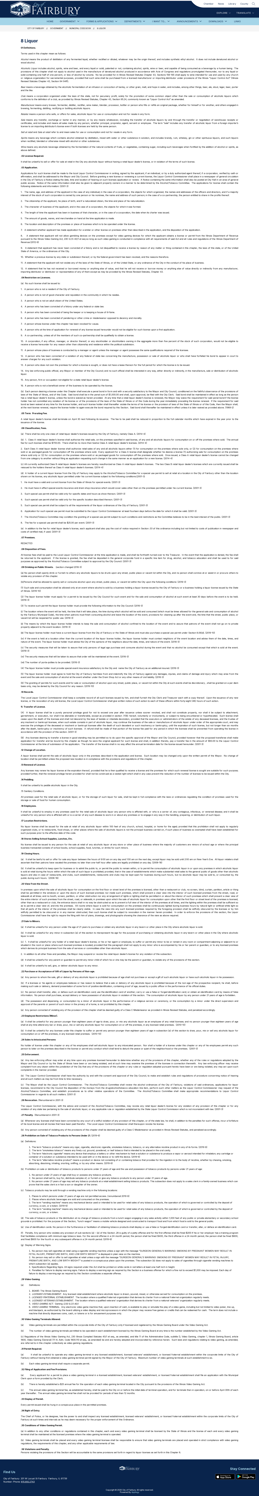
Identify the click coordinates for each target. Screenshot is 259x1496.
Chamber (209, 3)
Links (237, 21)
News (221, 3)
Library (232, 3)
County (244, 3)
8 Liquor (101, 28)
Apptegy (135, 1492)
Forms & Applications (100, 21)
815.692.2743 (28, 1481)
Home (50, 21)
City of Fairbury (35, 28)
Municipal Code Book (80, 28)
